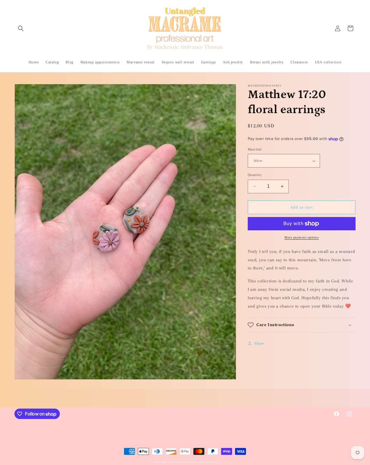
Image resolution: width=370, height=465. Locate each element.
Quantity (255, 175)
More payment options (301, 237)
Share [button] (259, 343)
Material (254, 149)
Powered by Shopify (206, 462)
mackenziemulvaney (176, 462)
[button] (20, 28)
